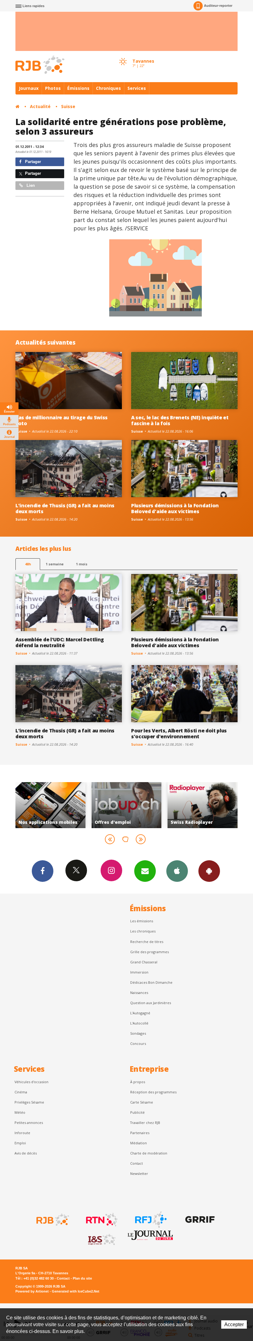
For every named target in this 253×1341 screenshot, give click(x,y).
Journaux (29, 88)
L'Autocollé (139, 1023)
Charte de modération (148, 1153)
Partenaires (139, 1133)
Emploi (20, 1143)
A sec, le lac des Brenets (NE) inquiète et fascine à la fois (180, 420)
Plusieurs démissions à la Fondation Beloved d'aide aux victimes (175, 508)
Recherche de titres (146, 942)
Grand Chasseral (143, 962)
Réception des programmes (153, 1092)
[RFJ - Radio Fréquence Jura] (150, 1219)
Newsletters (145, 871)
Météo (20, 1112)
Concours (138, 1043)
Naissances (139, 993)
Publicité (137, 1112)
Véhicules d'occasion (31, 1082)
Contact (136, 1163)
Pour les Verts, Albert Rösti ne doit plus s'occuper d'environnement (179, 733)
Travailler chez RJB (145, 1123)
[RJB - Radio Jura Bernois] (52, 1219)
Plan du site (82, 1278)
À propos (137, 1082)
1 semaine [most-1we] (55, 564)
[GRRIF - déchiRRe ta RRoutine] (199, 1219)
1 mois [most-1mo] (81, 564)
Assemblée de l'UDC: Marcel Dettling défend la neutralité (59, 642)
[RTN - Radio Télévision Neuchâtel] (101, 1219)
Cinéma (21, 1092)
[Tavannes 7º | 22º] (123, 56)
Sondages (138, 1033)
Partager (32, 161)
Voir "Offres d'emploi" (64, 805)
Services (136, 88)
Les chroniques (143, 931)
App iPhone (177, 871)
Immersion (139, 972)
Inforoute (22, 1133)
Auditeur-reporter (218, 5)
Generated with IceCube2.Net (75, 1291)
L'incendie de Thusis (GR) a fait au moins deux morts (64, 508)
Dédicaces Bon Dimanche (151, 982)
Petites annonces (29, 1123)
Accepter (234, 1324)
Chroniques (108, 88)
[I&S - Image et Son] (101, 1239)
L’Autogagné (140, 1013)
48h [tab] (28, 564)
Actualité (40, 106)
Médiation (138, 1143)
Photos (53, 88)
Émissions (78, 88)
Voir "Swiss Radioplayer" (140, 805)
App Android (209, 871)
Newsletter (139, 1173)
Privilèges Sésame (29, 1102)
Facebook (42, 871)
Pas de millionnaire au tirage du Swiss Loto (61, 420)
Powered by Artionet (32, 1291)
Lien (30, 185)
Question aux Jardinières (150, 1003)
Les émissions (141, 921)
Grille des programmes (149, 952)
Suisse (68, 106)
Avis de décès (26, 1153)
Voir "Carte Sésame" (216, 805)
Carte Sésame (141, 1102)
